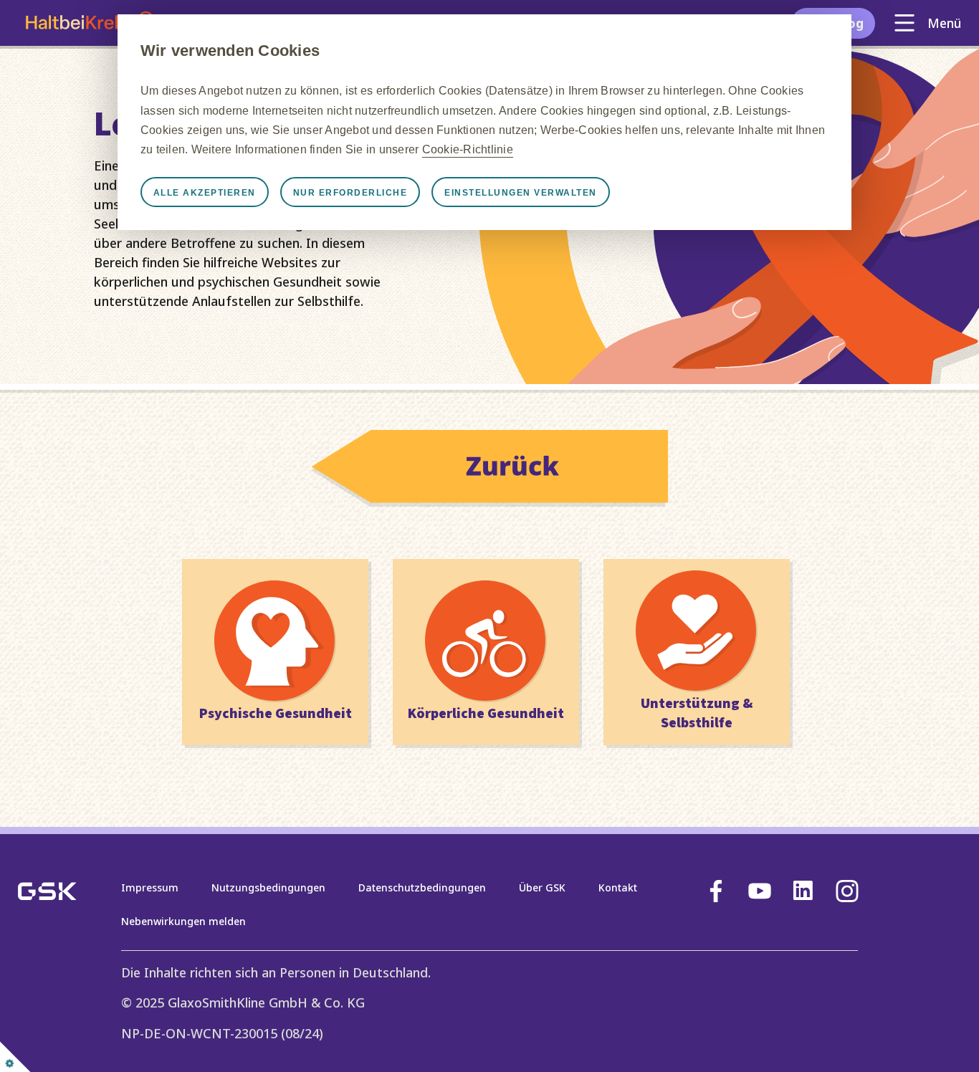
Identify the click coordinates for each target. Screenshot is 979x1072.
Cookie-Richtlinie (467, 149)
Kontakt (617, 887)
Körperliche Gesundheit (486, 714)
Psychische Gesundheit (275, 714)
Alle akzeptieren (204, 193)
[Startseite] (489, 501)
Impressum (149, 887)
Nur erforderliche (350, 193)
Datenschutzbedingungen (422, 887)
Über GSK (542, 887)
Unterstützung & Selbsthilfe (697, 713)
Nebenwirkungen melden (183, 921)
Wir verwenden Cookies (230, 50)
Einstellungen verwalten (520, 193)
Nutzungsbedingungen (268, 887)
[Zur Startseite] (89, 23)
